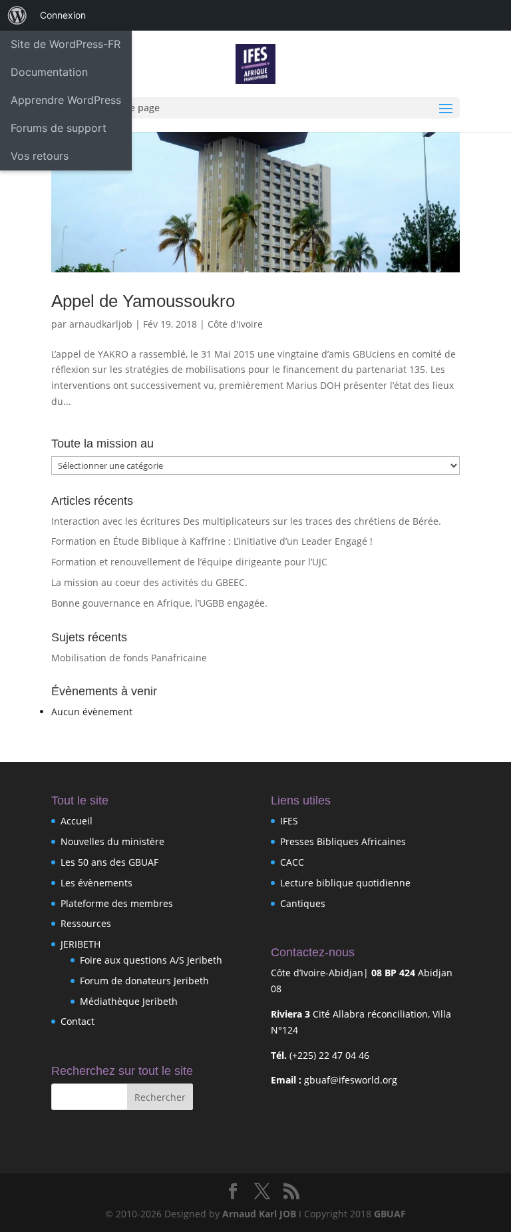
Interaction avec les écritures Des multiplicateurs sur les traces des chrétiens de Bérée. (246, 521)
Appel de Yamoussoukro (143, 301)
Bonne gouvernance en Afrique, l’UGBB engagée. (159, 603)
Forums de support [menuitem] (58, 128)
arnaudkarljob (100, 324)
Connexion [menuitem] (63, 15)
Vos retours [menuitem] (40, 155)
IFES (289, 820)
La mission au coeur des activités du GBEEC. (149, 582)
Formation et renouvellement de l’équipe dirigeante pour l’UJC (189, 561)
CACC (292, 862)
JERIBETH (80, 944)
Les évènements (96, 882)
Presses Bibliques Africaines (343, 841)
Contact (77, 1021)
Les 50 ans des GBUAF (109, 862)
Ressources (86, 923)
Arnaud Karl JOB (259, 1213)
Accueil (76, 820)
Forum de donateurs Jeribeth (144, 980)
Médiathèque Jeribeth (129, 1001)
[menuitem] (17, 15)
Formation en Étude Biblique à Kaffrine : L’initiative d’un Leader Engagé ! (212, 541)
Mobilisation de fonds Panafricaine (129, 657)
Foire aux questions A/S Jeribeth (151, 960)
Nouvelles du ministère (112, 841)
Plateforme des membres (117, 903)
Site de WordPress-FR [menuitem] (65, 44)
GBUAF (390, 1213)
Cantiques (302, 903)
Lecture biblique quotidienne (345, 882)
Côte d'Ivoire (235, 324)
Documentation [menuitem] (49, 72)
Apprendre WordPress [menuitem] (66, 100)
